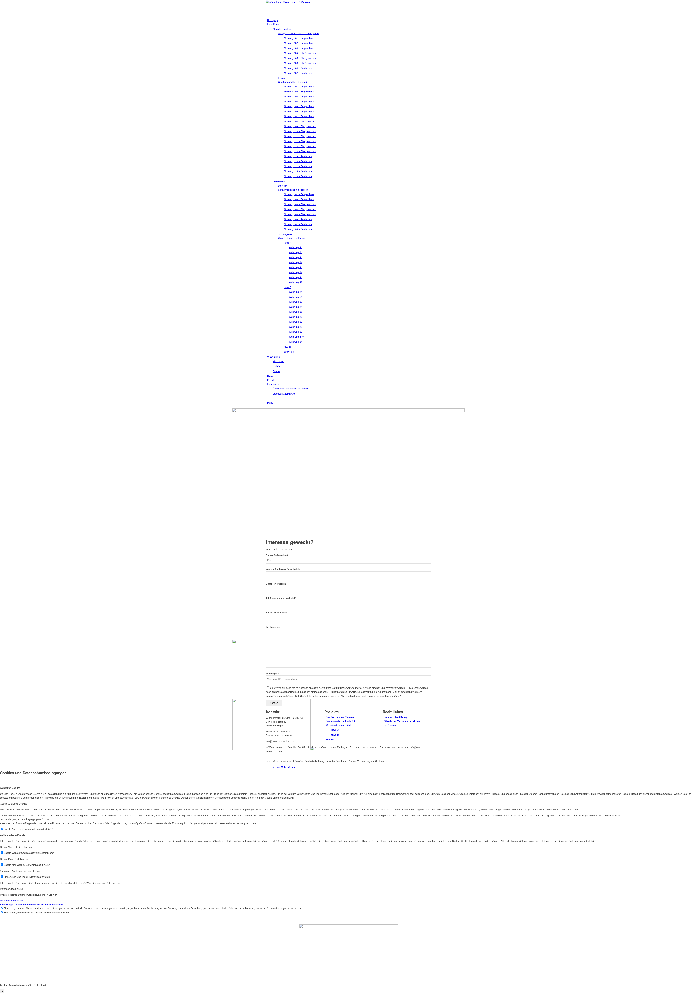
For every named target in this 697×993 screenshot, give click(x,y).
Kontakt (330, 739)
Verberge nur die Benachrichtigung (45, 904)
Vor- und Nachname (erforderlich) (283, 569)
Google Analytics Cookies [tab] (13, 803)
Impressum (390, 725)
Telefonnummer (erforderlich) (281, 598)
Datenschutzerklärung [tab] (11, 888)
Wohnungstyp (273, 673)
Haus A (335, 729)
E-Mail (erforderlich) (276, 583)
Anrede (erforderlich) (277, 555)
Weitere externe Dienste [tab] (12, 835)
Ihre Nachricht (273, 627)
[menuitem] (349, 20)
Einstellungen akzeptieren (13, 904)
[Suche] (268, 398)
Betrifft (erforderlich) (276, 612)
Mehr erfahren (288, 767)
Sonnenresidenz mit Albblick (341, 721)
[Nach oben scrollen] (1, 755)
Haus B (335, 734)
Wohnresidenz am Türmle (339, 725)
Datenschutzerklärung (395, 717)
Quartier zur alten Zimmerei (340, 717)
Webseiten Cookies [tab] (10, 787)
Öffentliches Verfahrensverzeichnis (402, 721)
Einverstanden (273, 767)
